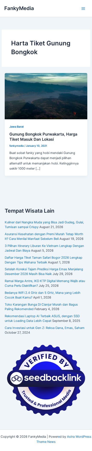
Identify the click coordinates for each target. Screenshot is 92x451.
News (51, 442)
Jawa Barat (16, 126)
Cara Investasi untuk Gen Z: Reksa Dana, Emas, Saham (45, 328)
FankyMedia (19, 8)
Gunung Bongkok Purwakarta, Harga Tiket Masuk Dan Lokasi (43, 137)
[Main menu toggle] (83, 8)
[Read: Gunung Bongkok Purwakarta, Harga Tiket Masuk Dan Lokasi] (46, 96)
